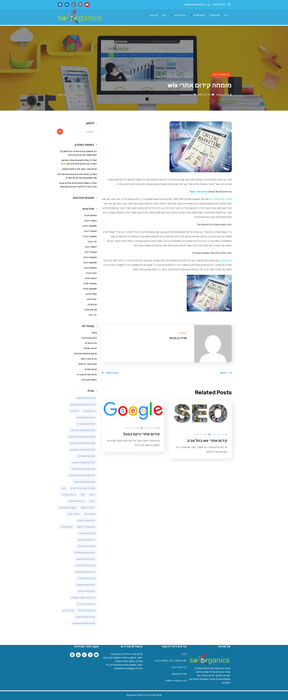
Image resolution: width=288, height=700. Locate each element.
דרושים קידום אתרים (85, 417)
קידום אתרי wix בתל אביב (207, 440)
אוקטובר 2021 (90, 257)
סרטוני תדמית (90, 348)
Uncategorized (89, 337)
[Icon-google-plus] (73, 4)
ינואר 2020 (91, 273)
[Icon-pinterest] (90, 654)
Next (223, 372)
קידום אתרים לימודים (85, 565)
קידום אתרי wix (199, 191)
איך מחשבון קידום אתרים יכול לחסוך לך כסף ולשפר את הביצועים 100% (78, 153)
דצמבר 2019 (91, 278)
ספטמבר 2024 (89, 226)
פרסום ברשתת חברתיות (85, 353)
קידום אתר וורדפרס (86, 520)
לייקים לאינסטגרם (76, 501)
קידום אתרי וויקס (221, 74)
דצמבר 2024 (90, 220)
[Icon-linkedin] (78, 654)
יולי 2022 (92, 241)
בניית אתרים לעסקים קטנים (83, 404)
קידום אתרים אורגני (86, 539)
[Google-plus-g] (84, 654)
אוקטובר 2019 (90, 283)
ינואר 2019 (92, 299)
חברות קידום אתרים (86, 424)
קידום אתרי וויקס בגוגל (141, 434)
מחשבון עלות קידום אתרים (123, 664)
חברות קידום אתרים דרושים (82, 443)
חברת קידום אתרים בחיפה (83, 469)
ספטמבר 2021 (90, 262)
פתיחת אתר (89, 514)
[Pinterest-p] (80, 4)
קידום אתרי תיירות (87, 610)
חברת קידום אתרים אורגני (83, 462)
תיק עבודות (215, 15)
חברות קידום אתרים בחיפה (83, 430)
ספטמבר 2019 (90, 288)
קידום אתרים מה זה (86, 578)
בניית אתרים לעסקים (85, 398)
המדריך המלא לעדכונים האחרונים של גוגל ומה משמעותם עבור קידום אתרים (77, 176)
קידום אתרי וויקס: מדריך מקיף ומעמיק (79, 169)
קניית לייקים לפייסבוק (85, 617)
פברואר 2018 (90, 309)
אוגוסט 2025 (90, 215)
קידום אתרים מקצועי (86, 584)
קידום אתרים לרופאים (85, 572)
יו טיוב (92, 494)
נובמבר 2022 (90, 231)
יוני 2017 (93, 315)
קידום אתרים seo (87, 533)
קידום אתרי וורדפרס (87, 364)
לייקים (92, 501)
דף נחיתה (74, 411)
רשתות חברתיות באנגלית (84, 623)
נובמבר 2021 (90, 252)
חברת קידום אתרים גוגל (84, 481)
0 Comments (186, 94)
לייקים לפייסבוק (88, 507)
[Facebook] (60, 4)
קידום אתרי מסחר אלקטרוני (83, 597)
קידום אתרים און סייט (87, 374)
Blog (94, 332)
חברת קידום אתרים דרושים (83, 488)
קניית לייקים (68, 610)
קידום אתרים (199, 15)
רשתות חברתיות (89, 379)
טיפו (64, 488)
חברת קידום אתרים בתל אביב (82, 475)
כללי (82, 494)
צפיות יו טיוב (73, 514)
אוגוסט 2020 (90, 267)
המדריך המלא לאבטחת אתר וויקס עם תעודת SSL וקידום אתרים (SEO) (79, 162)
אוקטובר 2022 (90, 236)
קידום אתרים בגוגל (86, 546)
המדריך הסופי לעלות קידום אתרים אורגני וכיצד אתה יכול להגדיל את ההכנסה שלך (78, 185)
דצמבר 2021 (91, 246)
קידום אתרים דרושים (85, 559)
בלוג (164, 15)
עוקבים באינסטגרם (67, 507)
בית (226, 15)
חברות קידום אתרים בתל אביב (81, 436)
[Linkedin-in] (66, 4)
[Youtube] (87, 4)
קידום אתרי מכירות (86, 591)
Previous (112, 372)
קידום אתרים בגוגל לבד (84, 552)
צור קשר (154, 15)
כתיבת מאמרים (69, 494)
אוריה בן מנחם (222, 94)
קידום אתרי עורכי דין (86, 604)
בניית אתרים (179, 15)
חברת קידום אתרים (86, 456)
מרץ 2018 (92, 304)
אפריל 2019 (91, 294)
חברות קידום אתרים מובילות (82, 449)
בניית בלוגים (89, 411)
